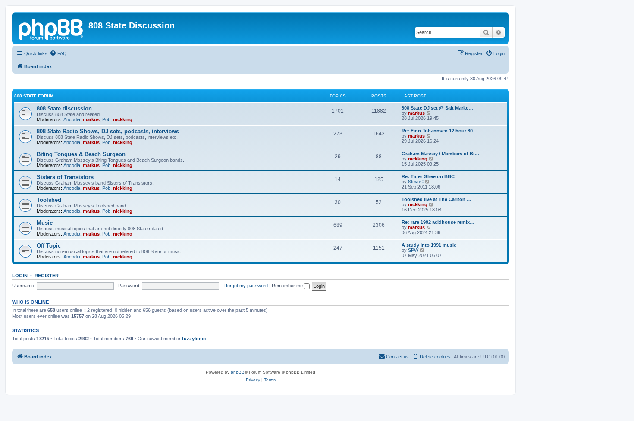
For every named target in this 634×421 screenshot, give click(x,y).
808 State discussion (64, 108)
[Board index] (51, 28)
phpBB (238, 372)
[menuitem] (58, 53)
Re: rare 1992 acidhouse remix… (438, 222)
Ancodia (71, 119)
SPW (413, 250)
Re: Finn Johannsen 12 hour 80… (439, 130)
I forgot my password (245, 285)
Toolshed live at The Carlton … (436, 199)
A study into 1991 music (429, 245)
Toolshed (49, 200)
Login (20, 275)
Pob (106, 119)
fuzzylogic (194, 338)
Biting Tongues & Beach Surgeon (81, 154)
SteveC (416, 181)
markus (91, 119)
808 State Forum (33, 96)
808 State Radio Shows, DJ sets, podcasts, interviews (108, 131)
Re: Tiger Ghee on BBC (428, 176)
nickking (122, 119)
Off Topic (49, 245)
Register (47, 275)
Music (45, 223)
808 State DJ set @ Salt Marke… (437, 107)
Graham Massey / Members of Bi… (440, 153)
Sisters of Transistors (65, 177)
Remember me (288, 285)
